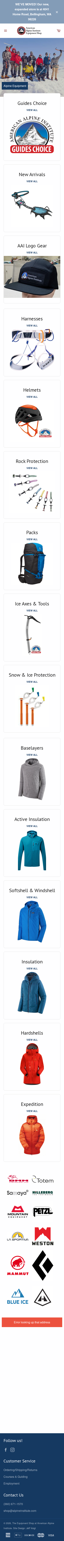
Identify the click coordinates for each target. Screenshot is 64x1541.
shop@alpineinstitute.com (20, 1511)
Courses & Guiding (16, 1477)
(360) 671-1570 (13, 1504)
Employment (11, 1483)
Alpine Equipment (15, 86)
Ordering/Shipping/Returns (20, 1470)
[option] (32, 67)
